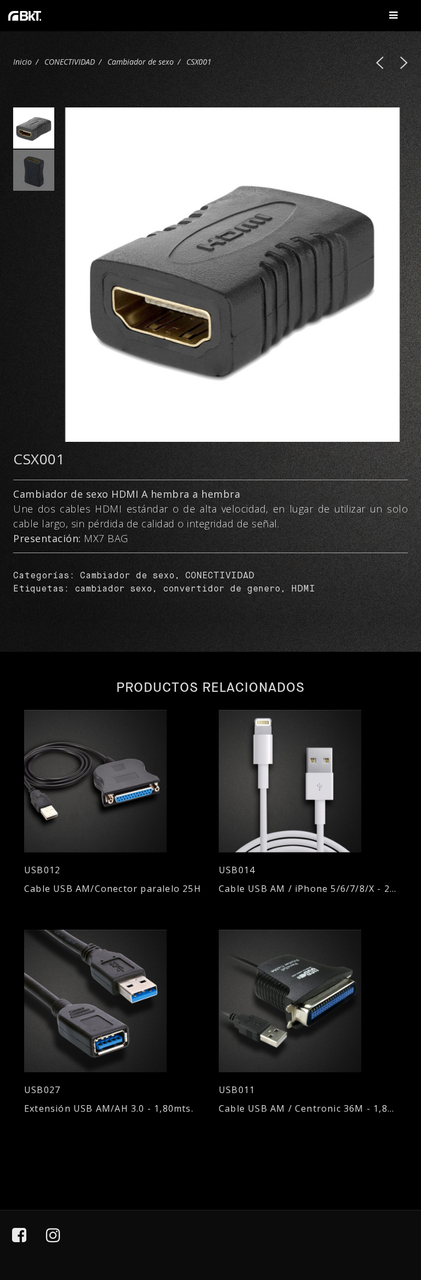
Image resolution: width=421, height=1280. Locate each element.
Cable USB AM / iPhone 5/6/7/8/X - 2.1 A (308, 889)
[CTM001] (404, 62)
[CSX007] (380, 62)
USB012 (42, 870)
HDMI (303, 589)
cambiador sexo (113, 589)
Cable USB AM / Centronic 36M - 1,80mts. (308, 1108)
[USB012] (113, 781)
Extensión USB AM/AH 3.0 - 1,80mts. (109, 1108)
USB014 (237, 870)
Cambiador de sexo (140, 61)
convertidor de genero (221, 589)
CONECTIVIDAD (69, 61)
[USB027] (113, 1001)
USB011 (237, 1090)
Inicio (22, 61)
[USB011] (308, 1001)
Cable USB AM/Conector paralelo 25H (112, 889)
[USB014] (308, 781)
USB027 (42, 1090)
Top (383, 1221)
